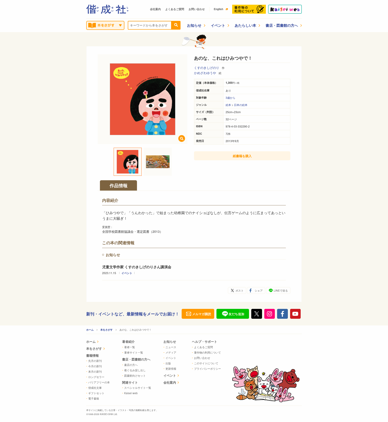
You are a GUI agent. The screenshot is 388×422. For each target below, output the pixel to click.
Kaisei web (131, 393)
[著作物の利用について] (249, 9)
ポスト (240, 290)
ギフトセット (96, 393)
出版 (168, 363)
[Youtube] (295, 314)
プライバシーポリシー (207, 368)
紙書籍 (242, 156)
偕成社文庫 (95, 387)
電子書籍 (93, 398)
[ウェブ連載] (285, 9)
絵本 (228, 105)
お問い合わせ (197, 9)
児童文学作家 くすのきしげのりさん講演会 (136, 266)
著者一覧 (129, 347)
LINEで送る (281, 290)
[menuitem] (98, 341)
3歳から (230, 97)
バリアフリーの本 (99, 382)
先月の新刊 (95, 361)
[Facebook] (282, 314)
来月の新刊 (95, 371)
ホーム (90, 329)
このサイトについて (206, 363)
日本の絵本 (240, 105)
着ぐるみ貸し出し (135, 370)
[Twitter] (256, 314)
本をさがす (106, 329)
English (218, 9)
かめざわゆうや (205, 72)
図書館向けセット (135, 375)
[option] (142, 99)
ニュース (170, 347)
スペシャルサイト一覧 (137, 387)
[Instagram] (269, 314)
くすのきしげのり (206, 67)
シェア (259, 290)
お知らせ (194, 25)
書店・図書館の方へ (282, 25)
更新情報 (170, 368)
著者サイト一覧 (133, 352)
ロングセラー (96, 377)
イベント (218, 25)
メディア (170, 352)
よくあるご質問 (174, 9)
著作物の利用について (207, 352)
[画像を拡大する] (181, 138)
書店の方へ (131, 365)
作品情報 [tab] (119, 185)
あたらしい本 (245, 25)
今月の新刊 (95, 366)
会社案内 (155, 9)
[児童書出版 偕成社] (107, 9)
